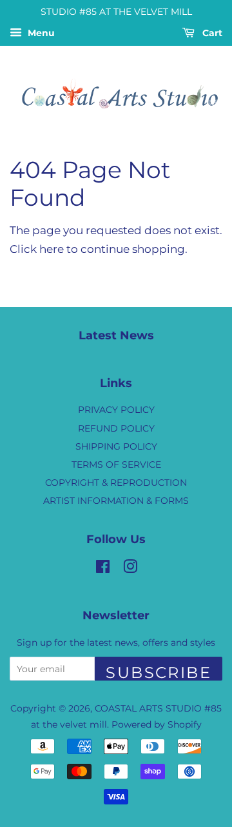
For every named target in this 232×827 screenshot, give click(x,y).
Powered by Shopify (156, 724)
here (51, 249)
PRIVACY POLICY (116, 409)
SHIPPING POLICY (116, 446)
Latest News (116, 335)
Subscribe (158, 672)
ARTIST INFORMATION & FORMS (116, 500)
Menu (40, 33)
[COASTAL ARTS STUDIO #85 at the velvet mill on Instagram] (130, 569)
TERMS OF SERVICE (116, 464)
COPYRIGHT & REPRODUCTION (116, 482)
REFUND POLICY (116, 428)
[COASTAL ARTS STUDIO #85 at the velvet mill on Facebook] (102, 569)
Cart (211, 33)
